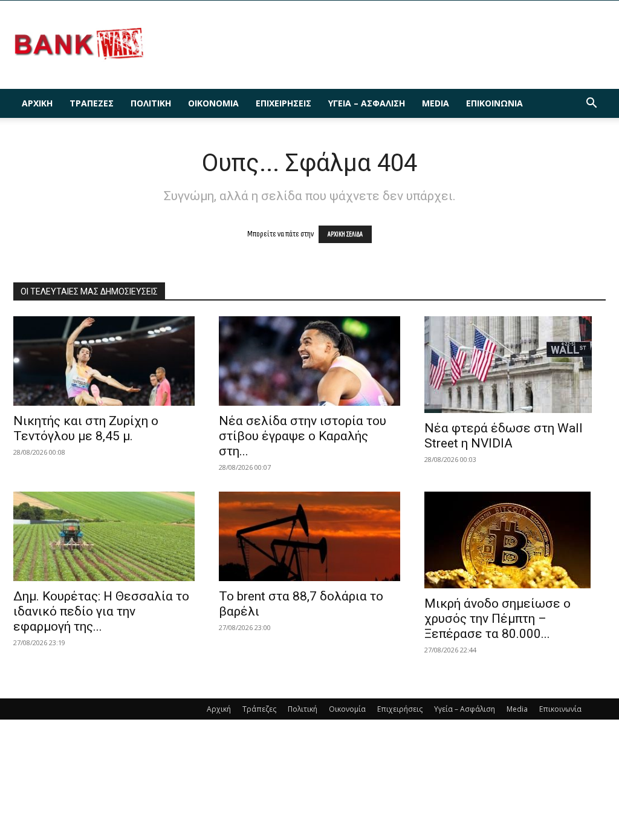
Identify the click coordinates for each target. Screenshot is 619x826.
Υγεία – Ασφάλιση (366, 103)
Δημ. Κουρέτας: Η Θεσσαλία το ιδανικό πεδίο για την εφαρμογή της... (101, 611)
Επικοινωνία (494, 103)
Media (435, 103)
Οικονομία (213, 103)
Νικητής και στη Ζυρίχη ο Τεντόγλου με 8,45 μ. (85, 428)
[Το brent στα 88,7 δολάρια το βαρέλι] (309, 536)
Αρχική (37, 103)
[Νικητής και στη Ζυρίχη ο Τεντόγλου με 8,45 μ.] (104, 361)
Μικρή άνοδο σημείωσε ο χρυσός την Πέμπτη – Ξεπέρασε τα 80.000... (497, 618)
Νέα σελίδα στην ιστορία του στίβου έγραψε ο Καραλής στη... (302, 436)
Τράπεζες (92, 103)
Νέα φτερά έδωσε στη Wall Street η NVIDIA (503, 435)
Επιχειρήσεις (283, 103)
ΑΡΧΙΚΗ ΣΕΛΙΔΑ (345, 234)
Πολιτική (151, 103)
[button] (591, 104)
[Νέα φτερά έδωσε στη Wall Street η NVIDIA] (515, 364)
